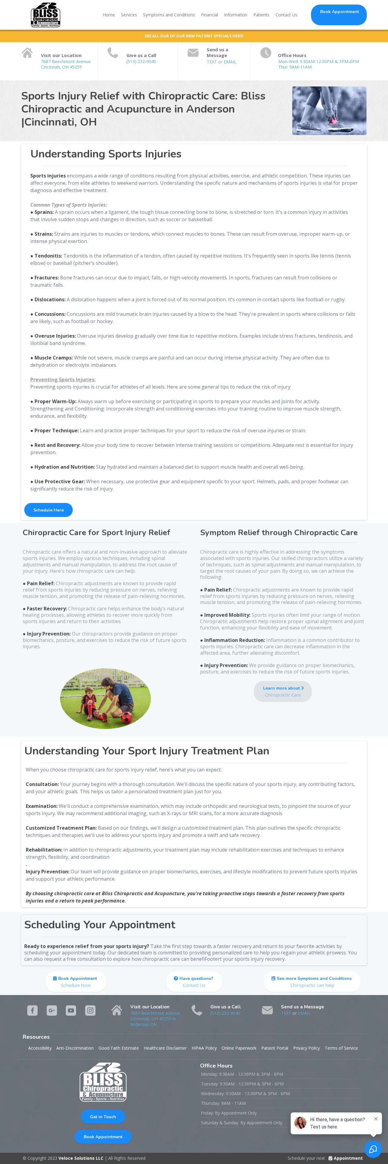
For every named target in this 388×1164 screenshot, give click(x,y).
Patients (261, 15)
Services (129, 15)
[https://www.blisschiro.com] (45, 15)
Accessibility (40, 1048)
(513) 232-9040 (141, 61)
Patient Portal (274, 1048)
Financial (209, 15)
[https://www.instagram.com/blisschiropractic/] (52, 1010)
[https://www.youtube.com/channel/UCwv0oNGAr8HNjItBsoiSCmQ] (71, 1010)
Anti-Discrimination (75, 1048)
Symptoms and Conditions (169, 15)
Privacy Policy (306, 1048)
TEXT (212, 62)
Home (109, 15)
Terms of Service (341, 1048)
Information (235, 15)
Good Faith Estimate (119, 1048)
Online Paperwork (239, 1048)
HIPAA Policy (204, 1048)
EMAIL (230, 62)
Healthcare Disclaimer (165, 1048)
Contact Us (286, 15)
